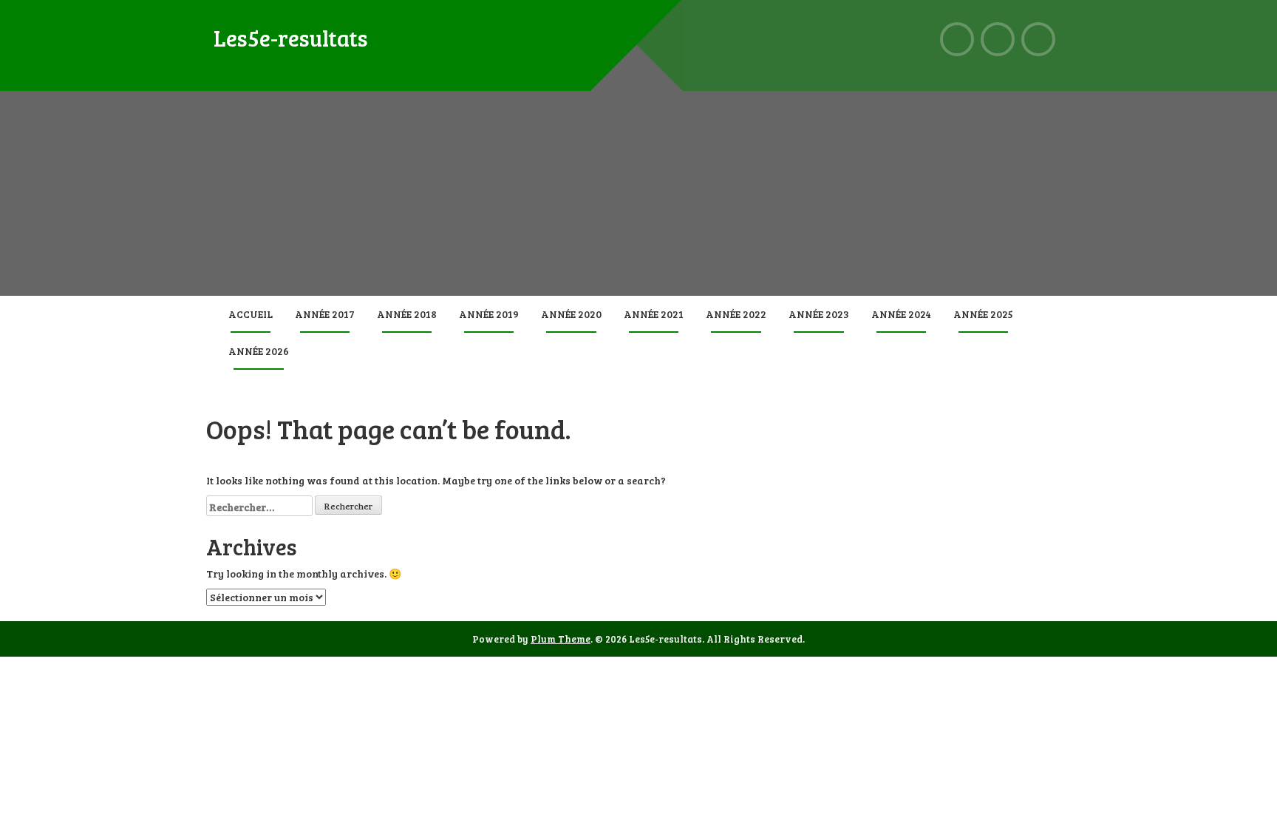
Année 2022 (736, 314)
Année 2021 (654, 314)
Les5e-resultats (291, 38)
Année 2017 (325, 314)
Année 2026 (258, 351)
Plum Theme (560, 639)
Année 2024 (901, 314)
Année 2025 (983, 314)
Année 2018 (407, 314)
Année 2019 (489, 314)
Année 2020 (571, 314)
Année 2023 (819, 314)
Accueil (250, 314)
